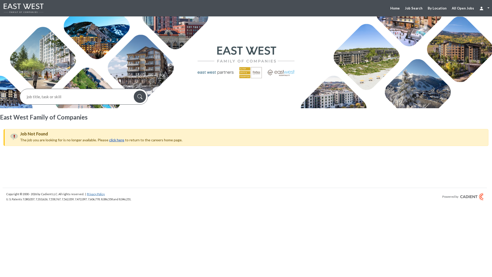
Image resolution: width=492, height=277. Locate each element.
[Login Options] (484, 8)
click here (116, 140)
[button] (140, 97)
